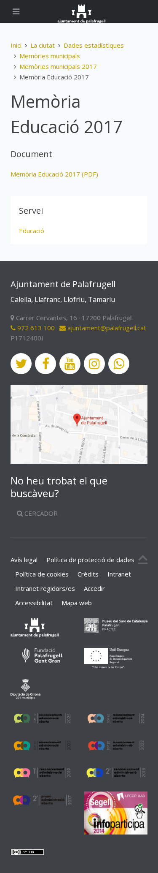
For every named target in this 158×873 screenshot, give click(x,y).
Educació (31, 230)
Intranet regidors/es (45, 588)
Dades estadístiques (94, 45)
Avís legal (24, 559)
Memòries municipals (49, 56)
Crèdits (88, 574)
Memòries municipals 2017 (58, 66)
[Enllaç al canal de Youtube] (69, 363)
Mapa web (77, 602)
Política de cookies (42, 574)
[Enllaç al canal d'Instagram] (94, 363)
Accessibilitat (34, 602)
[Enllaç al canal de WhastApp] (118, 363)
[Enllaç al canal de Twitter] (21, 363)
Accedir (94, 588)
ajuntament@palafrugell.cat (106, 328)
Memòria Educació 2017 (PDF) (54, 174)
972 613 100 (35, 328)
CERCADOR (40, 513)
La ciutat (42, 45)
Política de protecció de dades (90, 559)
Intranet (119, 574)
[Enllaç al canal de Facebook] (45, 363)
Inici (16, 45)
